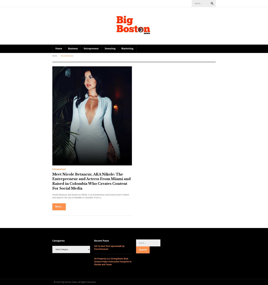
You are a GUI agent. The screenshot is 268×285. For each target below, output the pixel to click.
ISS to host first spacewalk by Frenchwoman (109, 247)
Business (73, 48)
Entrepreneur (91, 48)
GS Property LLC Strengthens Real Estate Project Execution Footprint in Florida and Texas (112, 261)
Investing (110, 48)
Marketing (127, 48)
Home (58, 48)
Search (212, 3)
